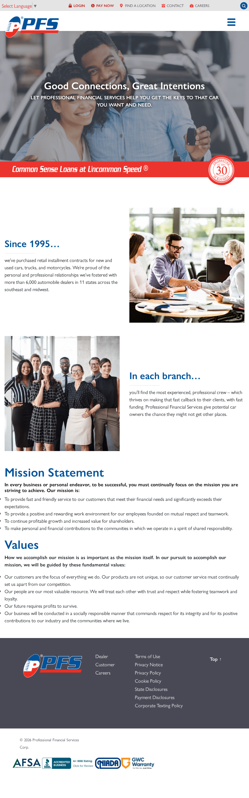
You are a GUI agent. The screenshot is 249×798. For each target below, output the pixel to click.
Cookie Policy (148, 680)
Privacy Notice (149, 664)
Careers (202, 5)
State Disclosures (151, 688)
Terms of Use (147, 656)
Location (139, 5)
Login (79, 5)
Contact (175, 5)
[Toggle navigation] (231, 22)
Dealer (101, 656)
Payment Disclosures (155, 697)
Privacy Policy (148, 672)
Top (219, 658)
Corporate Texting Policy (159, 705)
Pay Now (105, 5)
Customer (105, 664)
